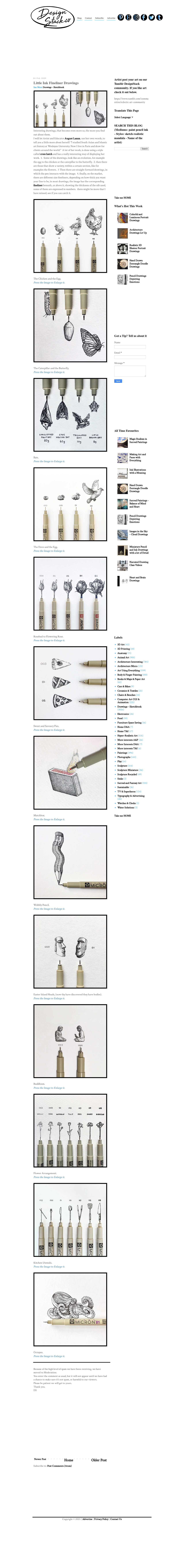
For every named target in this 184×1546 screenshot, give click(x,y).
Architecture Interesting (130, 661)
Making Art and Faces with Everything (138, 457)
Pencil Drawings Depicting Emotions (138, 279)
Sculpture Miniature (127, 770)
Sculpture (122, 765)
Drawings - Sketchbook (53, 87)
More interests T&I (127, 748)
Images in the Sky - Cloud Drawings (139, 533)
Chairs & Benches (126, 695)
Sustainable (123, 787)
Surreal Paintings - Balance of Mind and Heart (139, 503)
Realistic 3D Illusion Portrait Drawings (138, 248)
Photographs (123, 757)
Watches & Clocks (126, 803)
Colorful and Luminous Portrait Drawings (139, 217)
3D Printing (123, 648)
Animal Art (123, 657)
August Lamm (72, 138)
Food (120, 718)
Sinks (120, 778)
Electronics (123, 714)
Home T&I (123, 731)
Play (119, 761)
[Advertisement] (92, 52)
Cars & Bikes (123, 686)
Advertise (87, 1519)
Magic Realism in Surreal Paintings (138, 440)
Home (68, 1460)
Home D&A (123, 727)
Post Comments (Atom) (59, 1466)
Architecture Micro (127, 666)
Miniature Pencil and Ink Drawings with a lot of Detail (139, 549)
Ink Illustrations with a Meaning (138, 471)
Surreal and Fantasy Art (129, 783)
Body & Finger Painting (129, 674)
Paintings (122, 752)
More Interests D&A (128, 744)
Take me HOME (122, 197)
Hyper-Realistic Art (127, 735)
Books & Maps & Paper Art (131, 679)
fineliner (38, 185)
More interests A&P (127, 740)
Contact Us (116, 1519)
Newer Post (40, 1459)
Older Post (99, 1460)
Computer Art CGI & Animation (128, 701)
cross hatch (46, 154)
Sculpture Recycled (127, 774)
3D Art (121, 644)
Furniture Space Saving (129, 722)
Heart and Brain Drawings (138, 579)
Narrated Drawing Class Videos (139, 563)
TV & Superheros (126, 791)
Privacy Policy (101, 1519)
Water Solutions (125, 807)
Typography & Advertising (130, 796)
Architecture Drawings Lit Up (138, 231)
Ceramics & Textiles (127, 690)
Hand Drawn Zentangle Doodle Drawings (139, 263)
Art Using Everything (128, 670)
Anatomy (122, 653)
